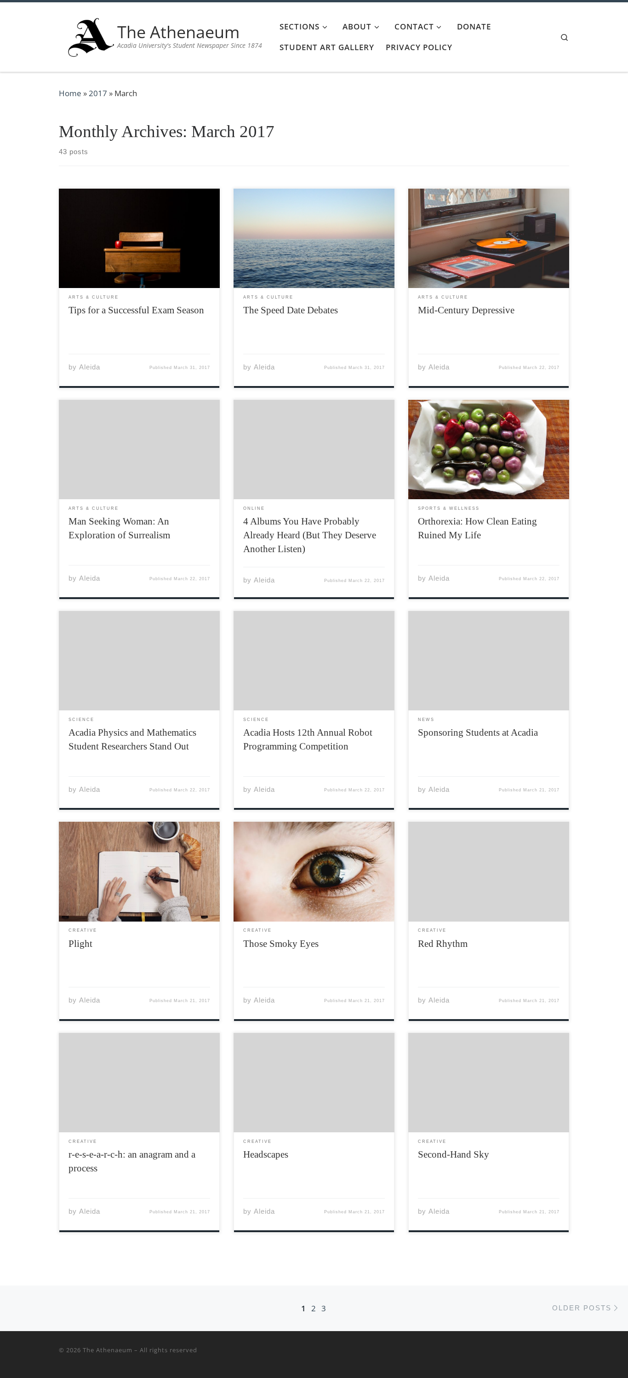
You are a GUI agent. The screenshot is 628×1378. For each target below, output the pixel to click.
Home (70, 93)
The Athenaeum (107, 1350)
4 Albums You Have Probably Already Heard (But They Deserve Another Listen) (309, 535)
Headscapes (265, 1154)
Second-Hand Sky (453, 1154)
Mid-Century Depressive (466, 310)
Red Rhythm (443, 943)
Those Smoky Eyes (281, 943)
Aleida (89, 367)
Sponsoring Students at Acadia (478, 732)
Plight (80, 943)
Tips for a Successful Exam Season (136, 310)
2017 (98, 93)
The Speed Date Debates (290, 310)
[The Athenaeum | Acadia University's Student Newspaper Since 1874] (91, 35)
